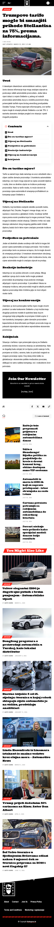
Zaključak (14, 159)
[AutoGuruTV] (27, 3)
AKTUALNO (7, 9)
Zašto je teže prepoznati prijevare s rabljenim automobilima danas (32, 433)
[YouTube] (24, 879)
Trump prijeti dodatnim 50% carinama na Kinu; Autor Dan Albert (25, 806)
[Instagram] (29, 879)
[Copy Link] (48, 406)
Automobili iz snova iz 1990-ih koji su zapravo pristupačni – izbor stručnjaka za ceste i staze (35, 487)
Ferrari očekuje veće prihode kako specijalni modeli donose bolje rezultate (35, 532)
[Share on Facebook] (32, 406)
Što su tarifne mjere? (20, 137)
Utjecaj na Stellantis (20, 141)
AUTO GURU (9, 603)
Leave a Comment (43, 416)
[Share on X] (37, 406)
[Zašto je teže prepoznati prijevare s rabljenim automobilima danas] (12, 434)
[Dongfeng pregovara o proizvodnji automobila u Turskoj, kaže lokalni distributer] (27, 623)
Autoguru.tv (31, 922)
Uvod (10, 132)
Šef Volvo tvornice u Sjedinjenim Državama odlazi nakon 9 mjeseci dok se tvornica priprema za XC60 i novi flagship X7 (25, 859)
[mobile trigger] (5, 3)
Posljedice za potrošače (22, 146)
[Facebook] (19, 879)
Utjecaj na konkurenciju (22, 155)
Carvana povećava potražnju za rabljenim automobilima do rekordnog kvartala (35, 510)
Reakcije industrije (20, 150)
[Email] (43, 406)
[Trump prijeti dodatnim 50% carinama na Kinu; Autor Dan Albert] (27, 784)
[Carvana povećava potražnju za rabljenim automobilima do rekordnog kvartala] (12, 512)
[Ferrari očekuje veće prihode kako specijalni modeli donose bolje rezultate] (12, 534)
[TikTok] (34, 879)
